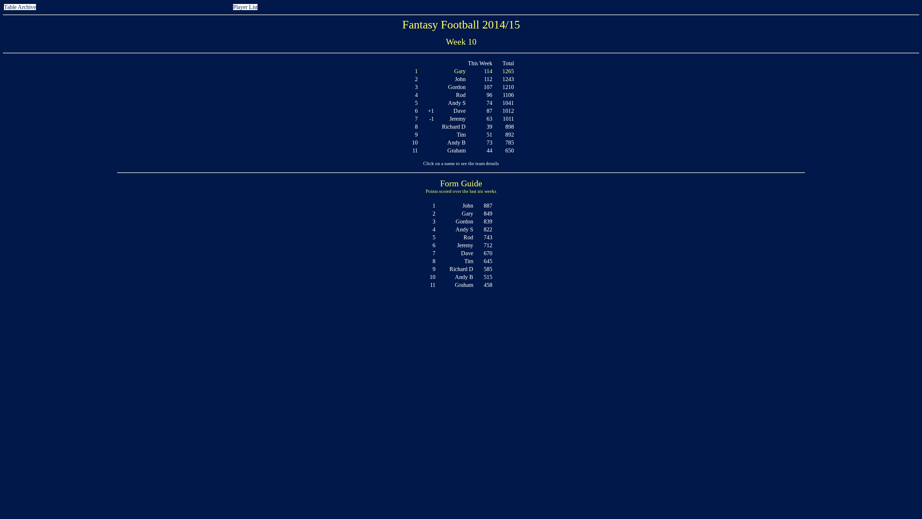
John (460, 79)
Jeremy (457, 119)
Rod (461, 95)
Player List (245, 7)
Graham (456, 150)
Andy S (457, 103)
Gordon (457, 87)
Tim (461, 135)
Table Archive (20, 7)
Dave (459, 111)
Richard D (454, 127)
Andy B (456, 142)
